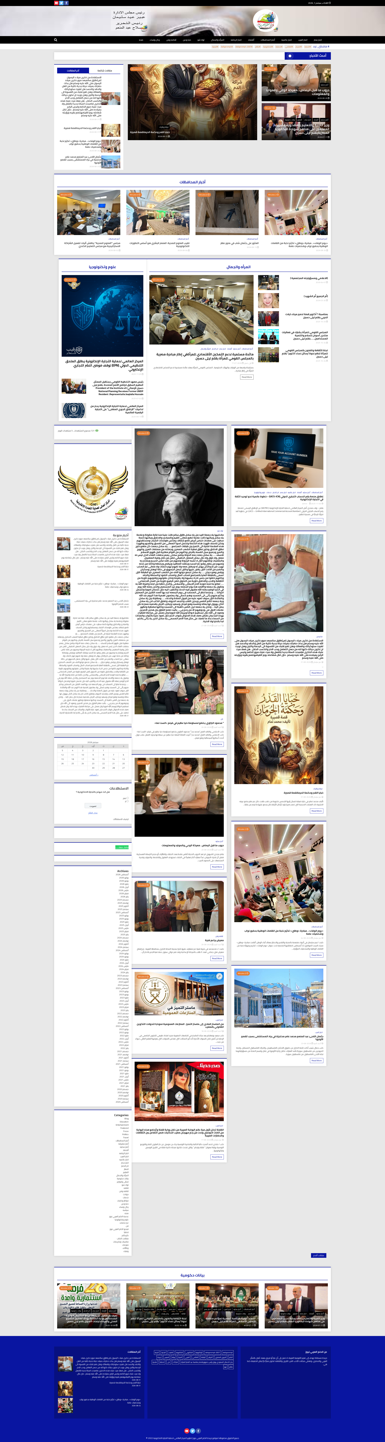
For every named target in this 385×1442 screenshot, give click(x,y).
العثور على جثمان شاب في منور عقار (239, 243)
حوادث (126, 1194)
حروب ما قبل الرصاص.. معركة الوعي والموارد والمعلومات (297, 92)
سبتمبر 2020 (123, 1099)
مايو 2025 (124, 922)
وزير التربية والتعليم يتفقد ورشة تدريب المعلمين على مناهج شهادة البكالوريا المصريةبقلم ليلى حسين (302, 129)
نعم (124, 798)
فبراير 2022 (124, 1045)
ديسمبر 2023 (123, 975)
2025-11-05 (136, 374)
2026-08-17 (206, 1140)
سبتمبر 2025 (123, 909)
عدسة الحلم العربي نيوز (119, 1216)
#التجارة (308, 46)
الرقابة (203, 1357)
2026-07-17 (322, 137)
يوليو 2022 (124, 1029)
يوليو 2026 (124, 878)
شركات (175, 1362)
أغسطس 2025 (122, 912)
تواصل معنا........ (122, 847)
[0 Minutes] (227, 234)
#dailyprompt (227, 46)
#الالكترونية (268, 46)
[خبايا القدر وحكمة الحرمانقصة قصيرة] (65, 1389)
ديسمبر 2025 (123, 900)
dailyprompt (228, 1352)
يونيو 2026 (124, 881)
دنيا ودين (187, 40)
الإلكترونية (199, 1352)
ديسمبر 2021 (123, 1051)
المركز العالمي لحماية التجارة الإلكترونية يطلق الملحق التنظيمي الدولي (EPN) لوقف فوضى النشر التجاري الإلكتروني (104, 365)
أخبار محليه (324, 84)
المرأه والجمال (217, 40)
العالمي (195, 1357)
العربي (187, 1357)
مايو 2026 (124, 884)
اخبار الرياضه (236, 40)
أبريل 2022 (124, 1039)
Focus (126, 1131)
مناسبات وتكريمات (121, 1242)
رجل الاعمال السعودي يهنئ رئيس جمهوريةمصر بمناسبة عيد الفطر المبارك (207, 1362)
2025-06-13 (136, 416)
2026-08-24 (94, 150)
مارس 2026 (123, 890)
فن (222, 719)
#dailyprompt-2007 (244, 46)
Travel (126, 1137)
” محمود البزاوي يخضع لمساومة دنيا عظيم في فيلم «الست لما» (189, 723)
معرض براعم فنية (214, 940)
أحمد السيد (317, 1043)
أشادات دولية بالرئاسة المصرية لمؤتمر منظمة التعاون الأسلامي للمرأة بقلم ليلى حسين (231, 1320)
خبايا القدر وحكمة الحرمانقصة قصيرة (82, 128)
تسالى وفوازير (123, 1182)
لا (125, 801)
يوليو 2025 (124, 915)
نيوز (225, 1367)
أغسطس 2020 (122, 1102)
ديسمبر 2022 (123, 1013)
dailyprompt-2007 (212, 1352)
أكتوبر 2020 (124, 1095)
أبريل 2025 (124, 925)
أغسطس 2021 (122, 1064)
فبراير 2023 (124, 1007)
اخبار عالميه (286, 40)
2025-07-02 (136, 398)
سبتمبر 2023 (123, 985)
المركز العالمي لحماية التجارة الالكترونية (170, 1438)
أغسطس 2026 (122, 874)
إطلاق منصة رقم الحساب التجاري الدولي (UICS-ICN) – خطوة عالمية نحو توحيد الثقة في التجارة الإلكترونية (279, 498)
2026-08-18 (206, 1031)
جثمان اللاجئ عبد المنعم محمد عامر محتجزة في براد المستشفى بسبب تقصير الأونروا (175, 132)
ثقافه (126, 1188)
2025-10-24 (321, 342)
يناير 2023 (124, 1010)
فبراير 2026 (124, 893)
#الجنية (215, 46)
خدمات (268, 492)
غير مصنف (124, 1223)
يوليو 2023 (124, 991)
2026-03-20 (321, 300)
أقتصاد (251, 40)
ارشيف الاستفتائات (121, 819)
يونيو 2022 (124, 1032)
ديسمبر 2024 (123, 938)
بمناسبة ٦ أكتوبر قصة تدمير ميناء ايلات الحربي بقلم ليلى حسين (306, 316)
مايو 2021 (124, 1073)
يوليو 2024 (124, 953)
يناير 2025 (124, 934)
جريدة (159, 1357)
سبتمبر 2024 (123, 947)
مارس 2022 (123, 1042)
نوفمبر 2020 (123, 1092)
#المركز (299, 46)
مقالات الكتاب (123, 1238)
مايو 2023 (124, 998)
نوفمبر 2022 (123, 1017)
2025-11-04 (316, 503)
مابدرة (155, 1362)
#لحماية (279, 46)
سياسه (126, 1210)
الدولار (210, 1357)
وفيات (126, 1251)
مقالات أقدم (318, 1255)
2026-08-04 (183, 250)
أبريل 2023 (124, 1001)
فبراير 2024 (124, 969)
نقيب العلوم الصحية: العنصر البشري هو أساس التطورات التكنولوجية (159, 244)
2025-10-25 (321, 321)
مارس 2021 (123, 1080)
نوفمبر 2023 (123, 979)
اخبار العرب (302, 40)
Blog (127, 1118)
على (168, 1362)
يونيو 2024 (124, 957)
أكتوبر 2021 (124, 1058)
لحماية (162, 1362)
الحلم (231, 1357)
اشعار (126, 1169)
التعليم (299, 120)
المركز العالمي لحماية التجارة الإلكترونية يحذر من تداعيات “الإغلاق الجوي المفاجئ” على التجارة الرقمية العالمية (116, 409)
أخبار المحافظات (268, 40)
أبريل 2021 (124, 1077)
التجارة (164, 1352)
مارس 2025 (123, 928)
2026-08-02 (113, 250)
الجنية (157, 1352)
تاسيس (166, 1357)
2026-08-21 (206, 625)
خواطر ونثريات (318, 788)
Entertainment (122, 1125)
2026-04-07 (321, 282)
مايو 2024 (124, 960)
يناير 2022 (124, 1048)
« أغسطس (94, 775)
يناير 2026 (124, 897)
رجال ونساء (155, 40)
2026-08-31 (94, 119)
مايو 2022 (124, 1035)
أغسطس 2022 (122, 1026)
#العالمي (289, 46)
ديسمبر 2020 (123, 1089)
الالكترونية (179, 1352)
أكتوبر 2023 (124, 982)
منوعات (125, 1245)
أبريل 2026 (124, 887)
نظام (231, 1367)
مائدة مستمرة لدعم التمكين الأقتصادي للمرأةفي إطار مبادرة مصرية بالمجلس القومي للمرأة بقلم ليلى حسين (205, 356)
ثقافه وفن (171, 40)
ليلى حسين (248, 363)
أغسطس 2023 (122, 988)
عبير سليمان (317, 662)
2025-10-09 (110, 1325)
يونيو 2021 (124, 1070)
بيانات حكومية (290, 120)
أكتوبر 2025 (124, 906)
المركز (180, 1357)
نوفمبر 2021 (123, 1054)
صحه (141, 40)
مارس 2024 (123, 966)
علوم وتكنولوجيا (259, 492)
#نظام (257, 46)
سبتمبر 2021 (123, 1061)
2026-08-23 (214, 136)
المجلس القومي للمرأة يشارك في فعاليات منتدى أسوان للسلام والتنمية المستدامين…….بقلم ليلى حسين (305, 335)
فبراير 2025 (124, 931)
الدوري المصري (220, 1357)
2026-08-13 (252, 247)
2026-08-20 (322, 98)
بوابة (173, 1357)
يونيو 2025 (124, 919)
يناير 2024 (124, 972)
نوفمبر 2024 (123, 941)
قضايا (126, 1232)
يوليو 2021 (124, 1067)
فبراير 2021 (124, 1083)
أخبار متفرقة (123, 1144)
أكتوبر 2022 (124, 1020)
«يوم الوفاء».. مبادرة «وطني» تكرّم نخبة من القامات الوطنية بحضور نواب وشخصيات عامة (80, 144)
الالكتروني (189, 1352)
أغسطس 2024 (122, 950)
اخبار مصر (318, 40)
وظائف (126, 1248)
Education (124, 1122)
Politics (125, 1134)
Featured (124, 1128)
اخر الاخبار (215, 349)
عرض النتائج (93, 813)
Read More (247, 377)
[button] (132, 117)
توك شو (201, 40)
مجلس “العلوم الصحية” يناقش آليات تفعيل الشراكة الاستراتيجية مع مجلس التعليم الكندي (92, 244)
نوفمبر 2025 (123, 903)
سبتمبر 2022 (123, 1023)
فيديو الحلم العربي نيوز (119, 1229)
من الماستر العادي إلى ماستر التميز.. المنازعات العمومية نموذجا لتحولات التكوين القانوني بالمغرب (180, 1025)
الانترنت (171, 1352)
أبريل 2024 (124, 963)
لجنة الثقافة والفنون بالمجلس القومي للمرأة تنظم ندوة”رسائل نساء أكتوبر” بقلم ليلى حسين (305, 353)
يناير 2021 (124, 1086)
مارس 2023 (123, 1004)
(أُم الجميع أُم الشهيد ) (316, 296)
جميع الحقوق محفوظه (229, 1438)
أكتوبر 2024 (124, 944)
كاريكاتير (125, 1235)
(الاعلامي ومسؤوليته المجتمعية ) (309, 278)
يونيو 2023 (124, 994)
